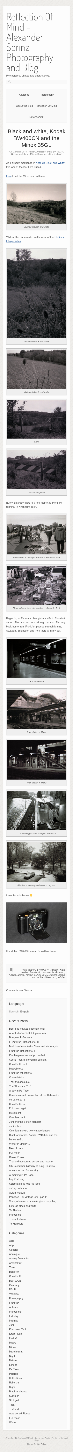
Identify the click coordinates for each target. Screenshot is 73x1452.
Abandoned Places (19, 1413)
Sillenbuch (50, 977)
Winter (61, 977)
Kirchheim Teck (18, 1329)
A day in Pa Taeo (19, 1090)
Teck (12, 1404)
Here (8, 176)
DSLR (12, 1289)
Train (49, 151)
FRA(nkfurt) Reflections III (24, 1042)
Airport (32, 151)
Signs (12, 1387)
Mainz (21, 974)
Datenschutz (36, 117)
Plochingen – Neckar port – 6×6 (27, 1055)
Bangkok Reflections (21, 1037)
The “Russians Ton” (20, 1086)
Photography (47, 94)
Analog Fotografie (19, 1258)
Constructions (17, 1104)
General (13, 1249)
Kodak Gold (15, 1334)
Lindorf (13, 1338)
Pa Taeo (13, 1369)
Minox (33, 153)
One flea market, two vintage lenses (29, 1130)
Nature (53, 974)
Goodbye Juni (17, 1117)
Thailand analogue (19, 1082)
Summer (14, 1395)
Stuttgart (58, 153)
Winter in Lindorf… (19, 1143)
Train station (28, 969)
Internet (13, 1320)
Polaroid (13, 1373)
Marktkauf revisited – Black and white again (33, 1046)
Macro (12, 1342)
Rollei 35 (14, 1382)
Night (12, 1356)
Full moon (14, 1152)
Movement (15, 1113)
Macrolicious (16, 1068)
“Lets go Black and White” (50, 163)
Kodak (12, 974)
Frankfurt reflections (20, 1073)
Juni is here (15, 1126)
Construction (16, 1276)
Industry (13, 1316)
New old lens (16, 1148)
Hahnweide (47, 972)
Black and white (45, 153)
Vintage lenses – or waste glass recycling (32, 1201)
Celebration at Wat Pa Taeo (24, 1183)
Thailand (14, 1409)
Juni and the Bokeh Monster (25, 1121)
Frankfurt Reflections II (22, 1051)
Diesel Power (16, 1157)
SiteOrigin (41, 1444)
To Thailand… (17, 1210)
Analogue (41, 151)
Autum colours (17, 1192)
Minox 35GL (41, 974)
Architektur (15, 1263)
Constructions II (18, 1064)
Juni (11, 1325)
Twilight (54, 969)
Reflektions (15, 1378)
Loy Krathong (16, 1179)
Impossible (15, 1214)
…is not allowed (18, 1219)
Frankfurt (35, 972)
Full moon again (18, 1108)
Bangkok (14, 1271)
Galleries (24, 94)
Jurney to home (18, 1188)
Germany (15, 153)
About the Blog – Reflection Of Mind (36, 105)
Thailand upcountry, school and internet (31, 1161)
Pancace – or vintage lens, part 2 (28, 1197)
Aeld (11, 1240)
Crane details (16, 1077)
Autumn (25, 153)
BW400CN (58, 151)
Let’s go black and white (22, 1206)
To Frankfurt (16, 1223)
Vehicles (14, 1294)
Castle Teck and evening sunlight (28, 1059)
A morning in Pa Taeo (21, 1175)
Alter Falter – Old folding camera (27, 1033)
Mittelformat (16, 1351)
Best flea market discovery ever (27, 1028)
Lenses (13, 1365)
